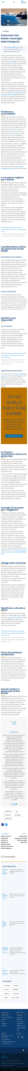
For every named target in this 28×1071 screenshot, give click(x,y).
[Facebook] (22, 1036)
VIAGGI (6, 997)
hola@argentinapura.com (9, 1041)
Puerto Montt (15, 133)
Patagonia (8, 818)
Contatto (19, 1015)
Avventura (8, 811)
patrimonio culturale (15, 617)
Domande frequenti (19, 1018)
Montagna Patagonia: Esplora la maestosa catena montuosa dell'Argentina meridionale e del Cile (17, 951)
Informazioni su (21, 1021)
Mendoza (4, 1019)
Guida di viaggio (21, 1028)
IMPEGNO (16, 985)
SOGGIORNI (16, 993)
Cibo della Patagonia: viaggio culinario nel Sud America (17, 871)
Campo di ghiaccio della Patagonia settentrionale (13, 93)
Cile (16, 811)
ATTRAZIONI (6, 31)
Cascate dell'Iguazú (7, 1017)
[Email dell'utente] (16, 804)
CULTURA (6, 989)
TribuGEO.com (14, 1069)
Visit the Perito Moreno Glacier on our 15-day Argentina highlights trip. (14, 552)
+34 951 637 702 (6, 1044)
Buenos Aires (5, 1015)
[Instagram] (12, 804)
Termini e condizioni (19, 1063)
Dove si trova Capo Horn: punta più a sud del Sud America (17, 923)
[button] (3, 2)
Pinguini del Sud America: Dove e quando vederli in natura (17, 895)
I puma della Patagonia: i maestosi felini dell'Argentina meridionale (17, 972)
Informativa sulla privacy (8, 1063)
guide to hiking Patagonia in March (12, 167)
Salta (3, 1021)
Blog (18, 1030)
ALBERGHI (6, 993)
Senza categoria (15, 997)
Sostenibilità (20, 1023)
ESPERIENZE (15, 989)
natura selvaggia (11, 62)
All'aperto (18, 815)
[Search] (14, 2)
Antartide (4, 1026)
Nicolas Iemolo (13, 47)
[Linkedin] (14, 804)
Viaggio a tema (21, 1025)
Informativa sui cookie (7, 1065)
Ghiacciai (8, 815)
